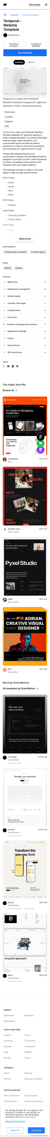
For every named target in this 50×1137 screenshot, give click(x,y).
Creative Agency (38, 252)
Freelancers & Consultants (15, 252)
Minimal (7, 268)
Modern (18, 268)
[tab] (25, 112)
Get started (35, 4)
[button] (46, 4)
